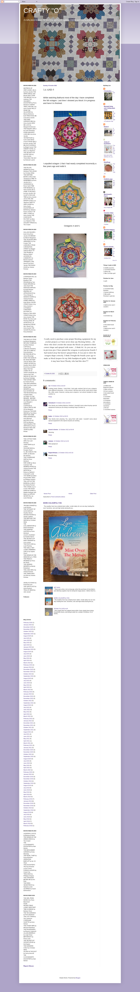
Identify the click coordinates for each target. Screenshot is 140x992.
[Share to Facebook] (66, 374)
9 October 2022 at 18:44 (63, 403)
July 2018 (26, 814)
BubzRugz (107, 162)
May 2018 (26, 819)
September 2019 (28, 783)
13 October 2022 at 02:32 (65, 452)
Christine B (51, 403)
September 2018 (28, 810)
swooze (50, 441)
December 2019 (28, 776)
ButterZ (106, 127)
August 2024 (27, 651)
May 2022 (26, 712)
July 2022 (26, 707)
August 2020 (27, 759)
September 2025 (28, 634)
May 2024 (26, 658)
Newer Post (47, 493)
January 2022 (28, 721)
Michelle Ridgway (109, 230)
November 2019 (28, 779)
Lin (49, 386)
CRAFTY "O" (42, 10)
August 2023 (27, 678)
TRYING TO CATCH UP (61, 608)
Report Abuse (29, 966)
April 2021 (27, 741)
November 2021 (28, 725)
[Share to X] (64, 374)
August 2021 (27, 732)
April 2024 (27, 660)
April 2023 (27, 687)
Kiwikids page (108, 179)
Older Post (93, 493)
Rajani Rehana (53, 452)
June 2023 (27, 683)
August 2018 (27, 812)
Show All (114, 260)
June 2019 (27, 790)
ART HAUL (57, 587)
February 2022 (28, 718)
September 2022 (28, 703)
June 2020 (27, 763)
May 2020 (26, 765)
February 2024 (28, 665)
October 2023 (28, 674)
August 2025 (27, 636)
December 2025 (28, 627)
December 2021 (28, 723)
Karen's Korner (53, 429)
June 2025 (27, 640)
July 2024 (26, 654)
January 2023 (28, 694)
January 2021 (28, 747)
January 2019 (28, 801)
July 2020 (26, 761)
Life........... (114, 94)
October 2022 (28, 700)
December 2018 (28, 803)
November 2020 (28, 752)
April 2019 (27, 794)
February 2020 (28, 772)
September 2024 (28, 649)
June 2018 (27, 817)
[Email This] (59, 374)
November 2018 (28, 805)
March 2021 (27, 743)
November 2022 (28, 698)
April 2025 (27, 645)
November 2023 (28, 671)
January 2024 (28, 667)
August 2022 (27, 705)
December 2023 (28, 669)
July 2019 (26, 788)
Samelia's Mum (108, 213)
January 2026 (28, 625)
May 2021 (26, 738)
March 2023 (27, 689)
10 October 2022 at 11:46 (61, 441)
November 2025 (28, 629)
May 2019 (26, 792)
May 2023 (26, 685)
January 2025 (28, 647)
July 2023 (26, 680)
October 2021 (28, 727)
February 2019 (28, 799)
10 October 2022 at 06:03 (60, 416)
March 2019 (27, 796)
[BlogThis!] (61, 374)
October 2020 (28, 754)
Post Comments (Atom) (58, 497)
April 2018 (27, 821)
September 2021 (28, 730)
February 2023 (28, 692)
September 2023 (28, 676)
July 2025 (26, 638)
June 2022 (27, 709)
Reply (50, 397)
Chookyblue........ (109, 91)
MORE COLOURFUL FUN (52, 503)
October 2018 (28, 808)
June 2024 (27, 656)
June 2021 (27, 736)
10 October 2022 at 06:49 (66, 429)
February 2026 (28, 622)
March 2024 (27, 663)
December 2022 (28, 696)
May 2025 (26, 642)
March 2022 (27, 716)
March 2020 (27, 770)
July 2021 (26, 734)
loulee (50, 416)
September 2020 (28, 756)
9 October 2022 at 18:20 (58, 386)
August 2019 (27, 785)
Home (70, 493)
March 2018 (27, 823)
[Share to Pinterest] (68, 374)
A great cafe (114, 132)
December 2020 (28, 750)
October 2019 (28, 781)
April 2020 (27, 767)
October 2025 (28, 631)
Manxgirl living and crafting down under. (109, 108)
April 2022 (27, 714)
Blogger (78, 978)
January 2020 (28, 774)
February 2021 (28, 745)
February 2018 (28, 825)
